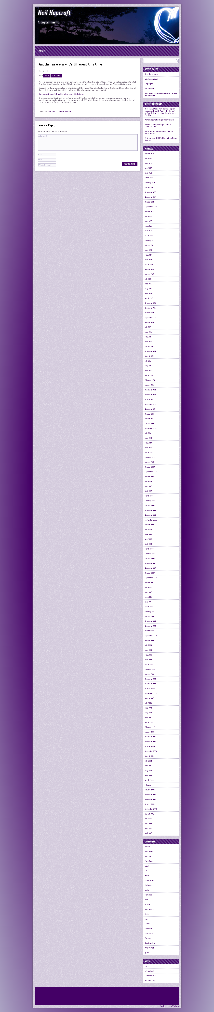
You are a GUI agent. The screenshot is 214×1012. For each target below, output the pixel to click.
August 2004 (149, 756)
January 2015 (149, 346)
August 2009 (149, 477)
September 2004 (151, 751)
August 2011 (149, 419)
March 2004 (149, 780)
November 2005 (150, 684)
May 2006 (148, 655)
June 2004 (148, 766)
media (147, 890)
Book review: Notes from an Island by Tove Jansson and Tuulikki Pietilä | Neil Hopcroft (160, 110)
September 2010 (151, 428)
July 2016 (148, 279)
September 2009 (151, 472)
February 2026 (150, 183)
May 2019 (148, 255)
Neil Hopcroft (54, 12)
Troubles (148, 938)
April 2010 (148, 448)
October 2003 (150, 804)
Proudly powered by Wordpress (169, 1006)
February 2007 (150, 612)
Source (147, 924)
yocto (147, 953)
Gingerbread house (151, 74)
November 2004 (150, 742)
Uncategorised (150, 943)
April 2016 (148, 293)
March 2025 (149, 236)
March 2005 (149, 722)
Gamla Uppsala (150, 133)
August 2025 (149, 212)
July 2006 (148, 645)
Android (147, 847)
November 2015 (150, 308)
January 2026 (149, 187)
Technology (149, 933)
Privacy (42, 51)
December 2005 (150, 679)
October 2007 (150, 573)
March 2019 (149, 265)
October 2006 (150, 631)
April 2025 (148, 231)
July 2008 (148, 530)
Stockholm (148, 929)
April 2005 (148, 718)
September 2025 (151, 207)
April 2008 (148, 544)
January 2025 (149, 245)
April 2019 (148, 260)
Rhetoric (148, 914)
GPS (146, 871)
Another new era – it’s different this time (70, 64)
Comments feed (150, 976)
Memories (148, 895)
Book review (149, 852)
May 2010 (148, 443)
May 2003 (148, 828)
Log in (147, 966)
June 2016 (148, 284)
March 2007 (149, 607)
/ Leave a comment (64, 111)
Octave (147, 905)
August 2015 (149, 322)
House (147, 876)
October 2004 (150, 746)
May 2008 (148, 539)
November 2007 (150, 568)
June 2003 (148, 824)
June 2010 (148, 438)
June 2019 (148, 250)
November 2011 (150, 409)
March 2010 (149, 453)
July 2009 (148, 481)
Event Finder (149, 861)
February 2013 (150, 380)
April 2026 (148, 173)
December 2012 (150, 390)
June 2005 (148, 708)
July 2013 (148, 361)
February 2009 (150, 501)
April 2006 (148, 660)
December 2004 (150, 737)
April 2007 (148, 602)
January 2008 (150, 559)
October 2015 (149, 313)
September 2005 (151, 693)
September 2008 (151, 520)
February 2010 (150, 457)
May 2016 (148, 289)
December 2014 (150, 351)
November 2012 (150, 395)
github (147, 866)
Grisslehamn (149, 89)
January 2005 (150, 732)
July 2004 (148, 761)
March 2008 (149, 549)
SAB (146, 919)
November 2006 (150, 626)
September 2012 (150, 404)
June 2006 (148, 650)
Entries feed (149, 971)
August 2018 (149, 269)
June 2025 (148, 221)
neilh (46, 71)
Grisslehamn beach (151, 79)
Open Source (52, 111)
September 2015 (150, 318)
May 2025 (148, 226)
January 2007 (150, 616)
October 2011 (149, 414)
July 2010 (148, 433)
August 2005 (149, 698)
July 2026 (148, 159)
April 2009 (148, 491)
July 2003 (148, 819)
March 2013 (149, 375)
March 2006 (149, 665)
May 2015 (148, 337)
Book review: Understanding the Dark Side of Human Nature (161, 94)
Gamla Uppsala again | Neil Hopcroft (158, 131)
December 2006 (150, 621)
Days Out (148, 856)
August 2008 (149, 525)
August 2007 (149, 583)
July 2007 (148, 587)
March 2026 (149, 178)
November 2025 (150, 197)
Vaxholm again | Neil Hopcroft (155, 120)
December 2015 (150, 303)
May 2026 (148, 168)
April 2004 (148, 775)
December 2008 (150, 510)
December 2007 (150, 563)
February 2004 (150, 785)
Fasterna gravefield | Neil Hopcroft (157, 138)
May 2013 (148, 366)
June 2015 (148, 332)
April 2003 (148, 833)
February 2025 (150, 240)
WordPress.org (150, 981)
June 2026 (148, 163)
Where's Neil (149, 948)
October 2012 (149, 399)
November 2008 (150, 515)
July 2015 (148, 327)
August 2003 (149, 814)
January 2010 (149, 462)
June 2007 (148, 592)
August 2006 (149, 640)
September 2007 (151, 578)
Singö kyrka (149, 84)
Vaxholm (171, 120)
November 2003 (150, 799)
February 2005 (150, 727)
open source (56, 76)
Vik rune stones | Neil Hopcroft (156, 125)
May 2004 (148, 771)
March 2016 (149, 298)
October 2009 (150, 467)
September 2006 (151, 636)
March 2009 (149, 496)
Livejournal (148, 885)
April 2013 (148, 371)
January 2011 (149, 424)
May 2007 (148, 597)
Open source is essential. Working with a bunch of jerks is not (61, 94)
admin (46, 76)
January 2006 (150, 674)
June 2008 (148, 534)
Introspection (149, 880)
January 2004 (150, 790)
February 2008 (150, 554)
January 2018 (149, 274)
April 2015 (148, 342)
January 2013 (149, 385)
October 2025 (150, 202)
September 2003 (151, 809)
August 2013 (149, 356)
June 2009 (148, 486)
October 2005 (150, 689)
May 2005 (148, 713)
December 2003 (150, 795)
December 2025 (150, 192)
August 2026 (149, 154)
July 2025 (148, 216)
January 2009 (150, 506)
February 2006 (150, 669)
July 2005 (148, 703)
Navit (146, 900)
